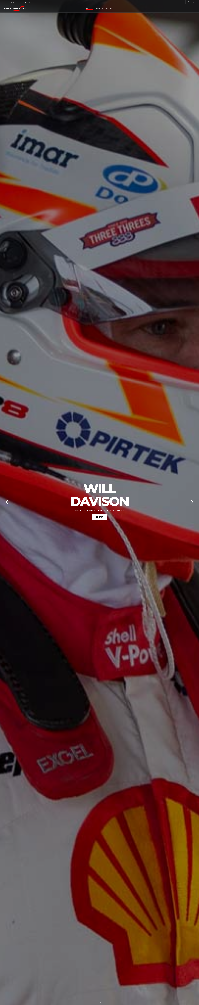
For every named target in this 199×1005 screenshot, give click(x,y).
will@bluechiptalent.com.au (36, 2)
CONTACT (99, 517)
